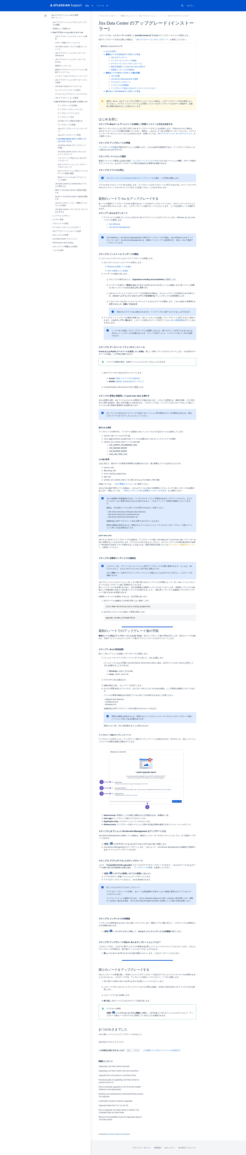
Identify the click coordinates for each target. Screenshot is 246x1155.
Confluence (111, 1134)
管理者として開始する (61, 28)
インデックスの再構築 (120, 85)
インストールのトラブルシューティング (71, 76)
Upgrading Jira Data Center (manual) (114, 1066)
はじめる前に (111, 51)
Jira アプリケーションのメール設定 (67, 231)
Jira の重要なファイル (123, 484)
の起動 (115, 76)
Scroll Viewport (124, 1134)
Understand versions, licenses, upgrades (115, 1101)
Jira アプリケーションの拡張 (66, 98)
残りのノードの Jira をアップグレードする (123, 91)
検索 (182, 6)
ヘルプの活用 (58, 250)
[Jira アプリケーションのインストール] (163, 16)
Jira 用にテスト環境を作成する (70, 121)
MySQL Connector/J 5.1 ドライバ (130, 381)
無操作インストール (63, 66)
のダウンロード (119, 57)
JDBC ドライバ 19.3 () (128, 378)
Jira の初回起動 (176, 320)
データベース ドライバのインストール (126, 63)
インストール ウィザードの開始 (123, 60)
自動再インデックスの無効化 (122, 70)
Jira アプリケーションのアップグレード (71, 101)
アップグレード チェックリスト (70, 109)
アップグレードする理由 (67, 105)
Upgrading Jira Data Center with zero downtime (118, 1071)
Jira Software (114, 224)
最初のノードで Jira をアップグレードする (123, 54)
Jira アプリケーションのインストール (68, 32)
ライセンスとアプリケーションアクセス (71, 94)
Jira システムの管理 (61, 235)
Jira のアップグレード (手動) (69, 135)
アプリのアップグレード (121, 82)
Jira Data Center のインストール (68, 86)
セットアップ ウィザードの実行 (68, 90)
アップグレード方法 (66, 117)
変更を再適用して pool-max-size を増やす (128, 66)
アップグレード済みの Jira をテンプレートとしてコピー (133, 88)
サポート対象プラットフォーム (67, 43)
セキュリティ (169, 1148)
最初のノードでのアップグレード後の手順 (123, 73)
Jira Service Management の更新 (124, 79)
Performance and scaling (63, 242)
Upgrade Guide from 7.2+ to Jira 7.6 (113, 1105)
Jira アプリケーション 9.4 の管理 (64, 15)
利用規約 (157, 1148)
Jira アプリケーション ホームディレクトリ (175, 133)
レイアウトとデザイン (61, 216)
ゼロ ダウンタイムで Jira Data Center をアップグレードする (130, 178)
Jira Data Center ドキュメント (65, 239)
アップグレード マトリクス (69, 113)
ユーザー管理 (58, 219)
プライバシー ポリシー (141, 1148)
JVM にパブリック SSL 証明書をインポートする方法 (145, 490)
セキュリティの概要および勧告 (65, 246)
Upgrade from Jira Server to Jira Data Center (117, 1075)
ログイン (190, 5)
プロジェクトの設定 (61, 223)
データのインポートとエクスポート (67, 227)
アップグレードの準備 (66, 125)
